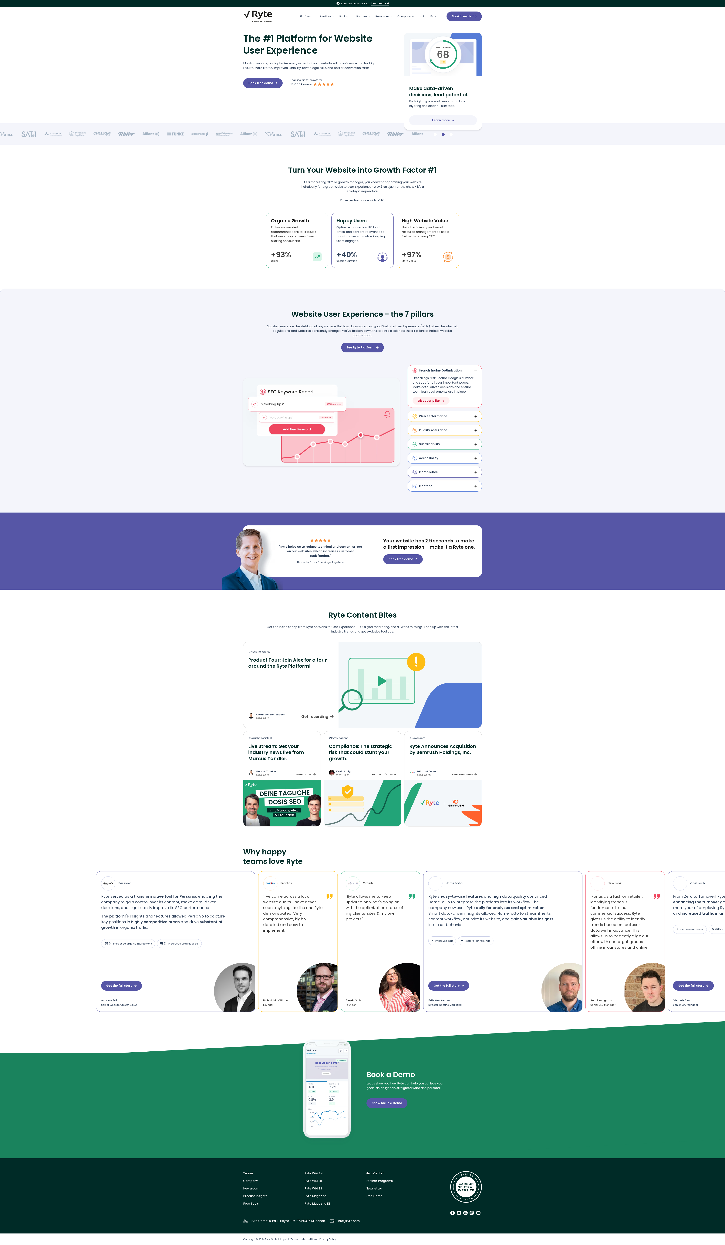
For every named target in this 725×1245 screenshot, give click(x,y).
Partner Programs (379, 1181)
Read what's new (382, 774)
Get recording (314, 716)
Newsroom (251, 1188)
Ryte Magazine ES (317, 1203)
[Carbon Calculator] (466, 1188)
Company (404, 16)
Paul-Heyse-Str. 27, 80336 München (298, 1221)
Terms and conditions (304, 1239)
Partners (361, 16)
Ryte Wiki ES (313, 1188)
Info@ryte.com (348, 1221)
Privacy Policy (327, 1239)
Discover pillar (429, 401)
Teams (248, 1173)
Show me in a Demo (387, 1103)
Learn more (378, 3)
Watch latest (304, 774)
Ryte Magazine (315, 1196)
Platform (305, 16)
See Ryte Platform (360, 347)
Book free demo (464, 16)
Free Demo (374, 1196)
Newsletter (374, 1188)
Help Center (375, 1173)
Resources (382, 16)
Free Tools (251, 1203)
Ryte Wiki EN (313, 1173)
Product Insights (255, 1196)
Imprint (284, 1239)
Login (422, 16)
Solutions (325, 16)
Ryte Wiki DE (314, 1181)
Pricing (343, 16)
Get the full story (104, 985)
